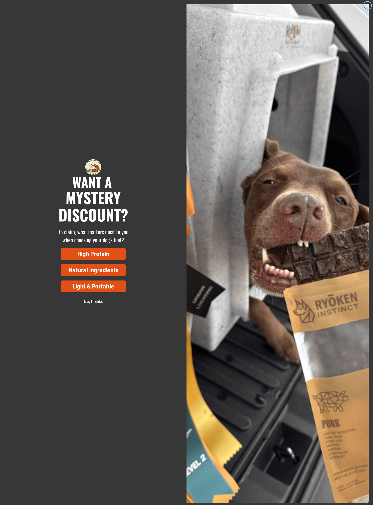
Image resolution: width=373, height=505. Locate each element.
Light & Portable (93, 286)
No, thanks (93, 301)
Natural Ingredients (93, 270)
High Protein (93, 254)
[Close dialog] (367, 5)
